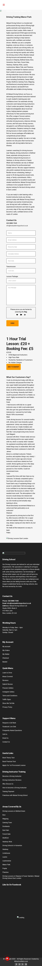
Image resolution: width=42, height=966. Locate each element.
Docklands (6, 826)
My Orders (6, 650)
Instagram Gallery (8, 692)
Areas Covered (7, 676)
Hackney (5, 849)
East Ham (5, 830)
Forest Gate (6, 834)
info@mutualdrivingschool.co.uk (17, 226)
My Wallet (5, 654)
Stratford (5, 838)
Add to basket (13, 367)
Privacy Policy (7, 707)
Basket (4, 662)
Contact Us (6, 742)
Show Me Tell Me (8, 703)
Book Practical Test (9, 761)
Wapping (5, 819)
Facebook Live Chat (9, 727)
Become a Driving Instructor (11, 776)
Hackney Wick (7, 842)
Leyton (4, 857)
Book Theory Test (8, 758)
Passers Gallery (7, 688)
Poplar (4, 868)
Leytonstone (6, 861)
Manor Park (6, 865)
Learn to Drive (7, 673)
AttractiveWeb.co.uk (21, 961)
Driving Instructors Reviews (11, 780)
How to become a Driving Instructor (14, 788)
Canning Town (7, 822)
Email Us (5, 738)
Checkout (5, 658)
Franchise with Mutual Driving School (15, 795)
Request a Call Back (9, 723)
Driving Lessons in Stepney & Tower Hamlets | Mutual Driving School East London (20, 877)
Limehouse (6, 853)
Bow (3, 815)
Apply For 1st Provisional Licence (13, 765)
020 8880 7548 (11, 223)
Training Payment (8, 791)
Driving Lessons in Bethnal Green (13, 811)
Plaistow (5, 872)
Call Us (4, 734)
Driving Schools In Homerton (12, 845)
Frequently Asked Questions (12, 730)
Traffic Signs (6, 699)
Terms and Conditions (9, 696)
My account (6, 646)
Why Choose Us (7, 784)
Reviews (5, 680)
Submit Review (7, 684)
